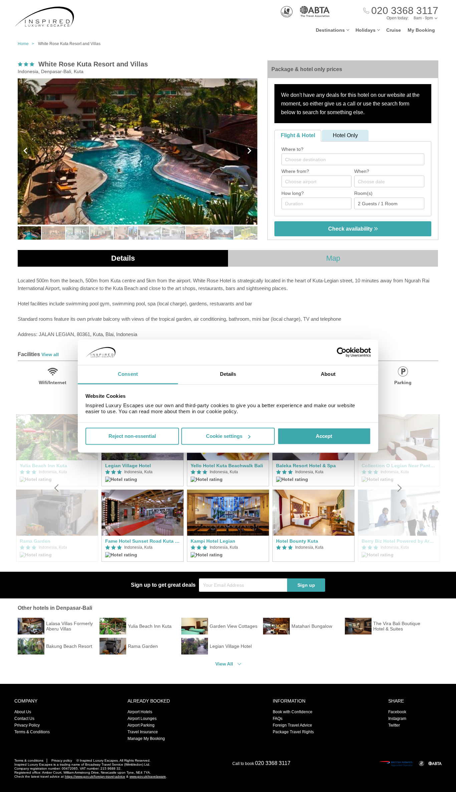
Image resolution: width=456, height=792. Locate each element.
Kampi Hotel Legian (213, 541)
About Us (22, 712)
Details (123, 258)
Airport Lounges (142, 718)
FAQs (277, 718)
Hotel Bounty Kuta (297, 541)
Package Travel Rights (293, 732)
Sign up (306, 585)
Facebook (397, 712)
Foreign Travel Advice (292, 725)
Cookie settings (224, 436)
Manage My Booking (146, 738)
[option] (142, 488)
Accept (324, 436)
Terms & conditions (28, 760)
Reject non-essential (132, 436)
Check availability (351, 229)
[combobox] (352, 159)
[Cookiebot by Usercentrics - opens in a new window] (341, 352)
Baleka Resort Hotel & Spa (306, 465)
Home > (27, 43)
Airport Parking (141, 725)
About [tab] (328, 374)
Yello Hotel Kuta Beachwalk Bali (227, 465)
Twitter (394, 725)
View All (224, 664)
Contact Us (24, 718)
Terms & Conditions (32, 732)
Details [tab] (228, 374)
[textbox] (356, 159)
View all (50, 354)
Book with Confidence (292, 712)
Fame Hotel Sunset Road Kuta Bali (142, 541)
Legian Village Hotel (128, 465)
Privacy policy (61, 760)
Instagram (397, 718)
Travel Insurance (143, 732)
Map (333, 258)
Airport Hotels (140, 712)
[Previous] (57, 488)
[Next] (399, 488)
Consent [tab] (128, 374)
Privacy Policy (27, 725)
